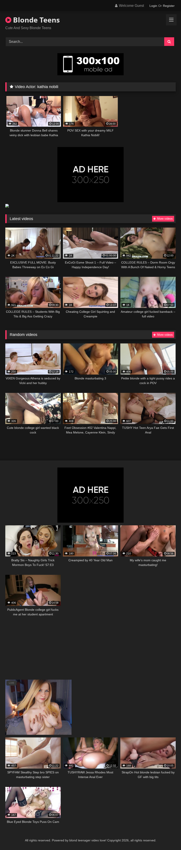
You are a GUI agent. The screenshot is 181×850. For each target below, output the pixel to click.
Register (169, 6)
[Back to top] (167, 837)
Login (153, 6)
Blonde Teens (35, 20)
